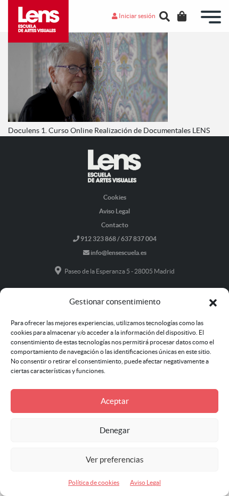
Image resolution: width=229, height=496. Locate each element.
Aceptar (115, 401)
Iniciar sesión (137, 15)
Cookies (114, 197)
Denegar (115, 430)
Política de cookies (93, 482)
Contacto (114, 224)
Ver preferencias (115, 459)
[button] (213, 301)
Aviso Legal (145, 482)
